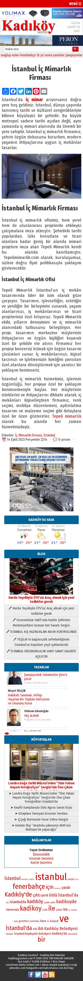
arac (16, 921)
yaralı (66, 887)
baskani (24, 879)
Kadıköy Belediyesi (60, 928)
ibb (40, 928)
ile (51, 908)
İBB (65, 909)
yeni (44, 895)
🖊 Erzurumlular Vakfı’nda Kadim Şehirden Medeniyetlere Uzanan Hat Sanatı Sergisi (41, 622)
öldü (53, 895)
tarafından (34, 921)
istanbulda (18, 902)
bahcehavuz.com (53, 967)
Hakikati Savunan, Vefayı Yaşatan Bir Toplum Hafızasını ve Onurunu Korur (29, 682)
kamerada (12, 909)
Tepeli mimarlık (66, 416)
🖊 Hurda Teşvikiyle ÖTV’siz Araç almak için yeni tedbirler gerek (41, 611)
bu (7, 902)
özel (77, 879)
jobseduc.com (17, 967)
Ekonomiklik (41, 854)
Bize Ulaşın (59, 961)
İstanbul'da (19, 928)
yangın (31, 879)
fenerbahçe (29, 886)
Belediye (57, 888)
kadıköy (35, 901)
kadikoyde (66, 901)
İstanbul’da (68, 895)
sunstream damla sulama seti (22, 964)
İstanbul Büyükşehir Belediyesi (32, 934)
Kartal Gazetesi (41, 862)
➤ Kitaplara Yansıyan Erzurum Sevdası (41, 813)
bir (41, 939)
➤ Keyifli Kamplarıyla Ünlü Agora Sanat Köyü (41, 807)
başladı (54, 921)
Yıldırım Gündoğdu (36, 694)
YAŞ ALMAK (31, 699)
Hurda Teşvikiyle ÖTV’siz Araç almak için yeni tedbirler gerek (41, 600)
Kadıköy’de (59, 934)
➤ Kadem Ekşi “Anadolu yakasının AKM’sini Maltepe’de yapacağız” (41, 827)
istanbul (51, 876)
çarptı (47, 902)
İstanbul (49, 435)
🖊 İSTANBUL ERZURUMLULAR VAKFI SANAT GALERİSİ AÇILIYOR (41, 653)
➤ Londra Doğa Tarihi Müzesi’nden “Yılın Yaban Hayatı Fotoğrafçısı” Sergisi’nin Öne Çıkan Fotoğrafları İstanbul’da (41, 797)
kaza (43, 921)
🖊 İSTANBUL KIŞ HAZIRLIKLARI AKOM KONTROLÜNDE (41, 632)
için (49, 887)
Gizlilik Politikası (41, 961)
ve (64, 918)
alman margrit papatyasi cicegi (59, 964)
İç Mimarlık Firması (28, 435)
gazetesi (24, 921)
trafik (44, 910)
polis (53, 902)
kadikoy (31, 908)
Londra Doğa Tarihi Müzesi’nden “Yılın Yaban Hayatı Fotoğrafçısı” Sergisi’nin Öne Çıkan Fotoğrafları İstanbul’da (41, 787)
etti (35, 929)
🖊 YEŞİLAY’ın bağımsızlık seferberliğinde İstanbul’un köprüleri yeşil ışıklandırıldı (41, 642)
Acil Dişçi (69, 967)
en (69, 910)
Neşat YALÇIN (17, 674)
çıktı (36, 895)
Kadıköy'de (18, 894)
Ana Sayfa (24, 961)
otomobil (72, 934)
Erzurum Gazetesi (41, 858)
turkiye (74, 910)
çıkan (59, 909)
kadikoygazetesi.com (21, 958)
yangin (71, 879)
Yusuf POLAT (32, 715)
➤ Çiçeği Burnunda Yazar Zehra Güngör (41, 819)
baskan (9, 934)
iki (48, 921)
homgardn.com (34, 967)
